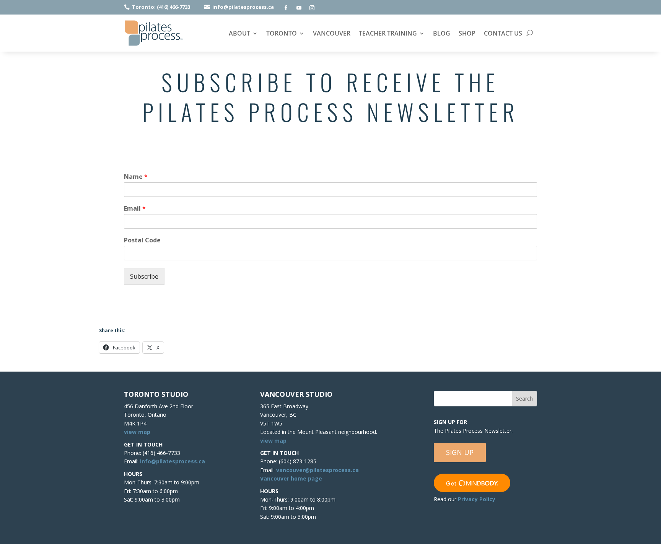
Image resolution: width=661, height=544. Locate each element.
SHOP (467, 34)
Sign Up (460, 452)
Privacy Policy (476, 499)
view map (137, 431)
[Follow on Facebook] (286, 8)
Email (135, 209)
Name (136, 177)
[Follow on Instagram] (312, 8)
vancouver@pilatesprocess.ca (317, 470)
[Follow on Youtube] (299, 8)
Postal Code (142, 240)
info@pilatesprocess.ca (243, 6)
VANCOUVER (331, 34)
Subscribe (144, 276)
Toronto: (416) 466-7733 (161, 6)
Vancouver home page (291, 478)
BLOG (441, 34)
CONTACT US (503, 34)
